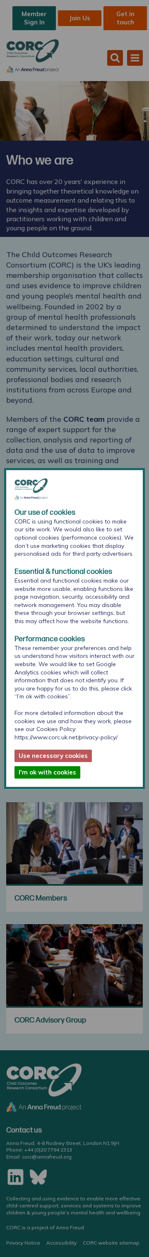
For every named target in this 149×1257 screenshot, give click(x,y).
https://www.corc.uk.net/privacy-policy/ (66, 737)
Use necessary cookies (53, 756)
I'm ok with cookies (47, 772)
